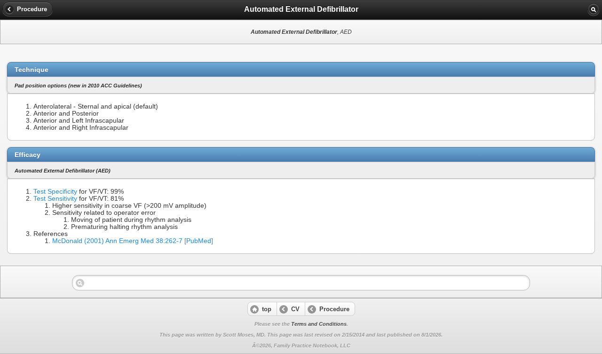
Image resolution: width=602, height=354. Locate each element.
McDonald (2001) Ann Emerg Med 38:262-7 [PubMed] (132, 240)
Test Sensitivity (55, 198)
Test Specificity (55, 191)
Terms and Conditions (319, 324)
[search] (593, 9)
